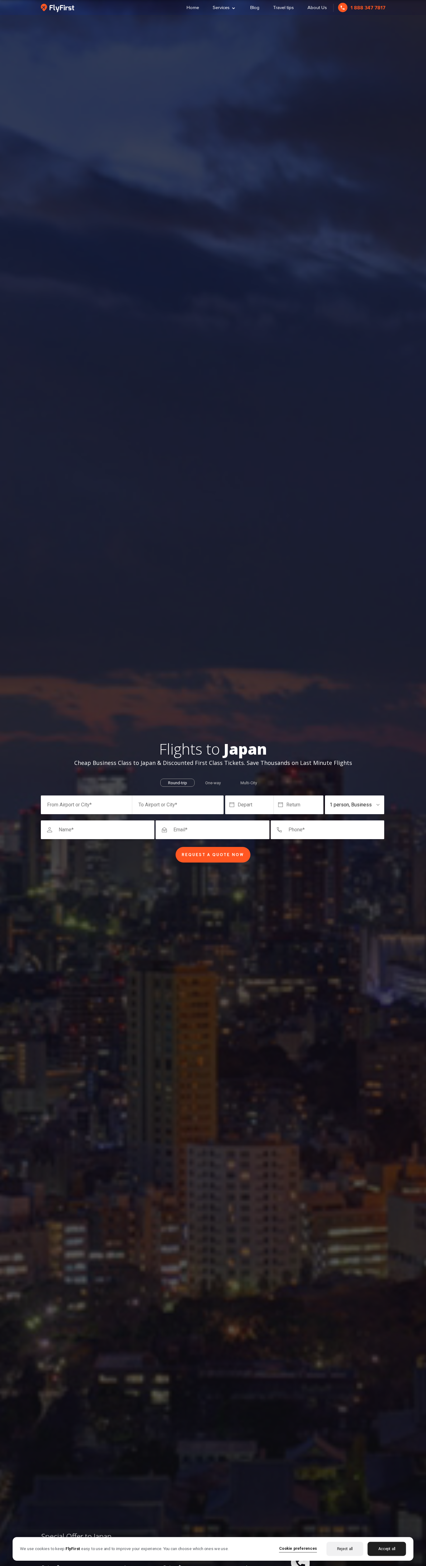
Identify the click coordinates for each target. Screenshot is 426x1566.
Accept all (386, 1548)
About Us (317, 7)
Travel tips (283, 7)
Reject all (345, 1548)
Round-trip (177, 783)
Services (224, 6)
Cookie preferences (298, 1548)
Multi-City (248, 783)
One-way (213, 783)
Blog (254, 7)
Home (192, 7)
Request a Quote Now (213, 855)
